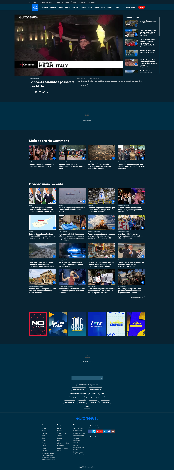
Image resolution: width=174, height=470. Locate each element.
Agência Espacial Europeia (78, 393)
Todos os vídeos (136, 297)
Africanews (60, 445)
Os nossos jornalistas (48, 453)
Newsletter (93, 437)
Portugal (53, 7)
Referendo (93, 402)
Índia (30, 205)
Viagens (83, 7)
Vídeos (44, 448)
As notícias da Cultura (36, 286)
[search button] (89, 2)
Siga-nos (59, 438)
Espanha (82, 402)
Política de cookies (78, 435)
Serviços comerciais (78, 430)
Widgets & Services (63, 443)
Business (75, 7)
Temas (44, 425)
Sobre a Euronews (78, 428)
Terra (103, 7)
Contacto (75, 442)
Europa (60, 7)
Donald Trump (69, 402)
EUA (103, 393)
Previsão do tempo (62, 433)
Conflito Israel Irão (79, 389)
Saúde (109, 7)
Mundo (67, 7)
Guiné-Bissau (63, 231)
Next (90, 7)
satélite (94, 393)
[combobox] (99, 2)
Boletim (59, 430)
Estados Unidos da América (94, 398)
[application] (68, 45)
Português (33, 2)
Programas (45, 450)
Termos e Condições (79, 433)
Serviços (59, 425)
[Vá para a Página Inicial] (35, 7)
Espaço (90, 205)
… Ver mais (82, 85)
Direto (142, 7)
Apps (58, 440)
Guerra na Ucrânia (95, 389)
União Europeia (76, 398)
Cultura (96, 7)
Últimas (45, 7)
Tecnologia (105, 402)
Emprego (75, 445)
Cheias (87, 406)
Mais (74, 425)
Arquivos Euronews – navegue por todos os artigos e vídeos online (48, 457)
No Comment (33, 162)
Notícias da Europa (123, 205)
